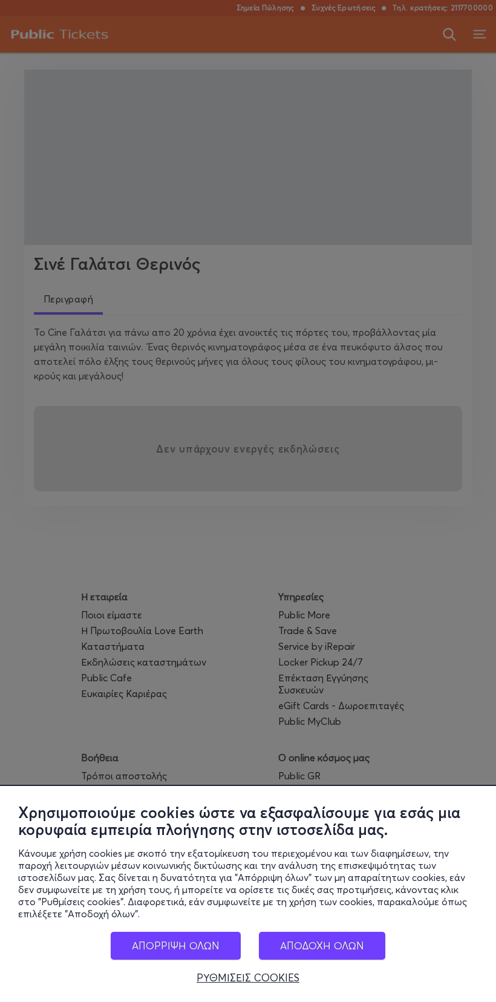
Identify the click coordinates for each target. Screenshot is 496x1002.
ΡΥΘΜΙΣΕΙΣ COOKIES (248, 978)
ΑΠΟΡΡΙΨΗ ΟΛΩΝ (176, 945)
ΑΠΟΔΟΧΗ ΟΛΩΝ (322, 945)
